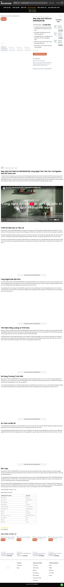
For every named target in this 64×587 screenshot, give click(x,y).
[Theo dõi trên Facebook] (7, 567)
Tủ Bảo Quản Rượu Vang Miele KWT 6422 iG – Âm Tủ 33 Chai (7, 554)
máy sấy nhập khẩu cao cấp (42, 65)
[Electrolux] (42, 115)
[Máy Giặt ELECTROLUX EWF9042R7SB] (32, 259)
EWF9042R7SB (49, 62)
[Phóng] (2, 44)
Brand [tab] (15, 168)
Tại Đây (14, 489)
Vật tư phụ (32, 11)
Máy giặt (47, 16)
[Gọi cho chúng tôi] (9, 567)
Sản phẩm (35, 16)
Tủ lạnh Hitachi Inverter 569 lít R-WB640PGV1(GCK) (55, 554)
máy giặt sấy (45, 64)
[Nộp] (47, 3)
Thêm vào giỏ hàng (39, 54)
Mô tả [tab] (2, 168)
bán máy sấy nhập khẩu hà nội (40, 62)
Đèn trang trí (41, 7)
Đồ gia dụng (32, 7)
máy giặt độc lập (39, 64)
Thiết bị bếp (16, 7)
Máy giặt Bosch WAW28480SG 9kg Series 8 (24, 554)
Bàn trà (23, 7)
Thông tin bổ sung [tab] (9, 168)
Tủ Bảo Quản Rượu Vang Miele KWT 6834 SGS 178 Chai (39, 554)
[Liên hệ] (61, 584)
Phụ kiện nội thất (54, 7)
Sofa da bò (7, 7)
